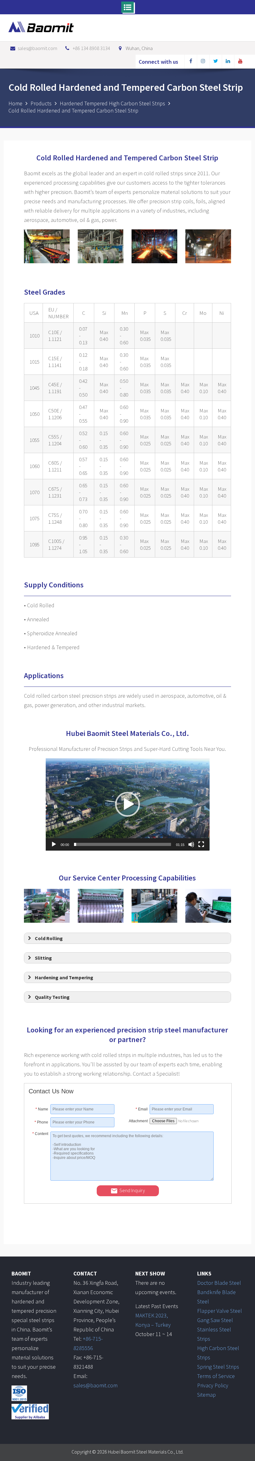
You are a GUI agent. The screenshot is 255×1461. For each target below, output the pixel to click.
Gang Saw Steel (215, 1320)
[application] (128, 804)
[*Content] (39, 1178)
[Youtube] (240, 62)
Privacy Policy (212, 1385)
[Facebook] (190, 62)
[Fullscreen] (201, 844)
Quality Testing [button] (52, 997)
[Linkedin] (228, 62)
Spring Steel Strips (218, 1366)
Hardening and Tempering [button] (64, 977)
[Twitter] (215, 62)
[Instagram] (203, 62)
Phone (41, 1122)
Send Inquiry (132, 1190)
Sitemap (206, 1394)
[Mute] (191, 844)
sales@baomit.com (37, 48)
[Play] (54, 844)
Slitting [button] (43, 958)
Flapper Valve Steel (219, 1310)
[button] (127, 804)
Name (41, 1109)
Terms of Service (216, 1376)
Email (142, 1109)
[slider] (122, 844)
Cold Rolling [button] (49, 938)
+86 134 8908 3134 (91, 48)
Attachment (138, 1121)
